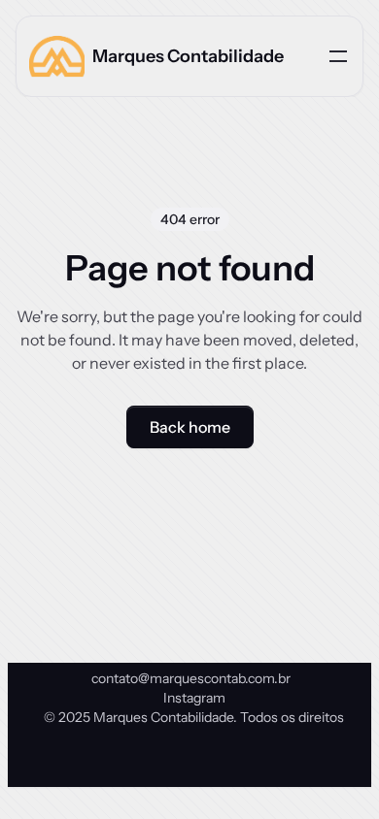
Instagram (194, 697)
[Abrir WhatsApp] (330, 770)
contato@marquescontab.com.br (191, 678)
